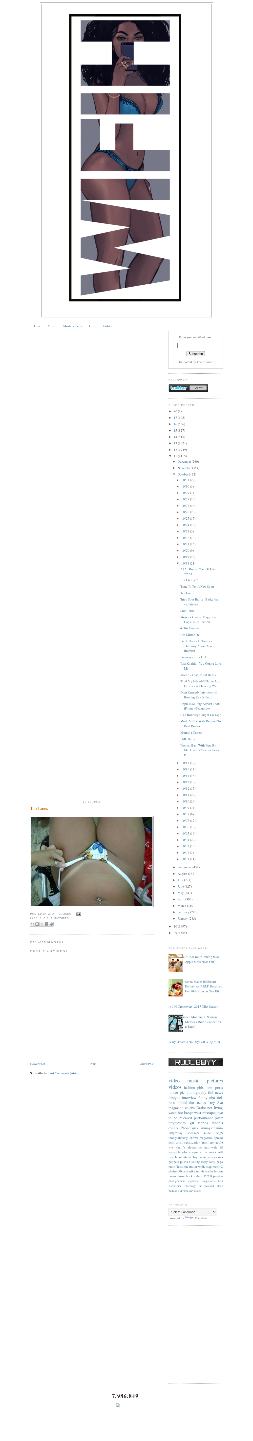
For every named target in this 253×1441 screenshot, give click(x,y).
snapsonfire (209, 1181)
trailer (193, 1166)
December (185, 461)
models (217, 1122)
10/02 (185, 852)
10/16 (185, 769)
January (183, 918)
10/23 (185, 531)
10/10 (185, 801)
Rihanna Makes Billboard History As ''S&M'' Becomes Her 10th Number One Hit (201, 986)
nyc (220, 1112)
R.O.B (208, 1176)
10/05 (185, 833)
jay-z (219, 1117)
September (185, 867)
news (219, 1092)
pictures (61, 918)
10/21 (185, 544)
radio (172, 1166)
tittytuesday (177, 1122)
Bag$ (219, 1133)
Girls (92, 326)
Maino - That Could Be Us (198, 675)
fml (210, 1092)
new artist (176, 1142)
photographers (177, 1181)
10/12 (185, 788)
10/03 (185, 846)
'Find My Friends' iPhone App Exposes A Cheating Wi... (200, 683)
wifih (201, 1166)
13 (176, 443)
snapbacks (194, 1181)
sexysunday (192, 1142)
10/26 (185, 512)
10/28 (185, 499)
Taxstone (182, 1166)
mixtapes (209, 1112)
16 (176, 424)
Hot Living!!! (189, 580)
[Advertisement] (196, 1305)
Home (37, 326)
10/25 (185, 518)
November (185, 468)
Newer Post (37, 1063)
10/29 (185, 493)
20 (176, 411)
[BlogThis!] (37, 924)
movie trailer (204, 1171)
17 (176, 417)
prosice (218, 1176)
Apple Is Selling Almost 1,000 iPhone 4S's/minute (200, 706)
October (183, 474)
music (193, 1080)
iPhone (185, 1127)
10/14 (185, 775)
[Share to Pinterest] (51, 924)
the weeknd (206, 1186)
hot (180, 1112)
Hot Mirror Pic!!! (191, 634)
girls (47, 918)
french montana (180, 1157)
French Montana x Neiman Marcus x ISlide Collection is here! (201, 1022)
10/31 (185, 480)
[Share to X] (41, 924)
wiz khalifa (177, 1147)
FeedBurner (204, 362)
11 (176, 456)
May (181, 893)
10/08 (185, 814)
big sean (199, 1157)
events (173, 1127)
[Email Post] (78, 914)
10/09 (185, 807)
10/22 (185, 537)
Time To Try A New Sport (197, 586)
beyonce (196, 1152)
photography (196, 1092)
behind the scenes (191, 1102)
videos (175, 1086)
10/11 (185, 795)
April (181, 899)
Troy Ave (215, 1102)
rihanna (217, 1127)
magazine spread (211, 1137)
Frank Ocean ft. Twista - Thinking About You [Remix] (196, 646)
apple (219, 1142)
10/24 (185, 525)
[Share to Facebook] (46, 924)
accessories (215, 1157)
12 (176, 449)
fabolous (184, 1152)
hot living (215, 1107)
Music (52, 326)
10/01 (185, 859)
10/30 (185, 486)
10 (176, 926)
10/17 (185, 763)
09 (176, 932)
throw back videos (190, 1176)
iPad (206, 1152)
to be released (180, 1117)
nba (212, 1097)
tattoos (203, 1122)
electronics (195, 1147)
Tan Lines (39, 808)
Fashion (108, 326)
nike (192, 1171)
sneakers (193, 1133)
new (209, 1087)
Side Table (187, 610)
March (182, 905)
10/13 (185, 782)
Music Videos (72, 326)
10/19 (185, 557)
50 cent (183, 1171)
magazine (176, 1107)
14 (176, 437)
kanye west (192, 1112)
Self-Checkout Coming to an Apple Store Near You (200, 959)
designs (174, 1097)
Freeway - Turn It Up (194, 657)
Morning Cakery (191, 732)
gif (192, 1122)
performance (203, 1117)
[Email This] (32, 924)
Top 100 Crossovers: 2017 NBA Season (192, 1006)
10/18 (185, 563)
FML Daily (187, 739)
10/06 (185, 827)
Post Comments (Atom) (63, 1073)
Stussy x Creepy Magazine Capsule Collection (198, 619)
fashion (189, 1087)
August (183, 873)
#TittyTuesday (190, 628)
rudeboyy (190, 1186)
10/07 (185, 820)
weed (173, 1112)
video (174, 1080)
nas (206, 1147)
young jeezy (199, 1161)
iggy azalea (195, 1190)
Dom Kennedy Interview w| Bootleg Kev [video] (198, 694)
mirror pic (177, 1092)
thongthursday (178, 1137)
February (184, 912)
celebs (190, 1107)
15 (176, 430)
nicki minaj (201, 1127)
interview (189, 1097)
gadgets (174, 1161)
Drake (201, 1107)
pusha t (185, 1161)
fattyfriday (176, 1133)
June (181, 886)
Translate (201, 1218)
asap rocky (213, 1166)
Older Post (147, 1063)
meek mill (216, 1152)
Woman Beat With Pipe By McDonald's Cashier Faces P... (199, 750)
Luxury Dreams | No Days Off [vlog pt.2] (193, 1042)
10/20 (185, 550)
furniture (208, 1142)
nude (207, 1133)
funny (203, 1097)
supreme (183, 1190)
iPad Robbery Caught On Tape (200, 714)
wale (214, 1147)
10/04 (185, 840)
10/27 (185, 505)
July (181, 880)
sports (218, 1087)
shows (194, 1137)
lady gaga (216, 1161)
